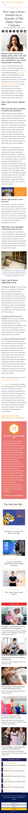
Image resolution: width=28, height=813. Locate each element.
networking (20, 73)
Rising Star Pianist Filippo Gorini (14, 787)
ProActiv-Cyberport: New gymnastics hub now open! (11, 717)
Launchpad (22, 70)
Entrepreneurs (14, 8)
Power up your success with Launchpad (20, 193)
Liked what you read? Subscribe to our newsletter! (13, 417)
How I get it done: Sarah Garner (14, 593)
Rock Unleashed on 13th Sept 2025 (14, 781)
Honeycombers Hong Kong (14, 2)
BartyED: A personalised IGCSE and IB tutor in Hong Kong (13, 627)
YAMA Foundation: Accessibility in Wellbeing (13, 658)
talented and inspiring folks (10, 84)
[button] (4, 5)
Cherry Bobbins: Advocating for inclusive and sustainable (13, 748)
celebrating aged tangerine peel (14, 771)
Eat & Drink (14, 559)
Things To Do (14, 528)
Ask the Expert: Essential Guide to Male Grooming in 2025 (13, 688)
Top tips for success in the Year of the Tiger (14, 532)
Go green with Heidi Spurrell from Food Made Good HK (14, 564)
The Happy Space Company (10, 380)
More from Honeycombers (13, 495)
